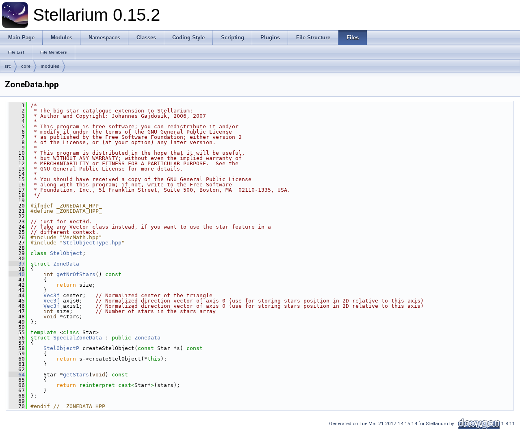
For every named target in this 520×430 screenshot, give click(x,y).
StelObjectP (61, 348)
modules (50, 66)
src (7, 66)
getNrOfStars (75, 274)
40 (17, 274)
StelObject (66, 253)
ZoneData (66, 264)
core (25, 66)
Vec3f (51, 295)
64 (17, 375)
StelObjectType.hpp (92, 243)
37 (17, 264)
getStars (76, 375)
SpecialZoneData (77, 338)
